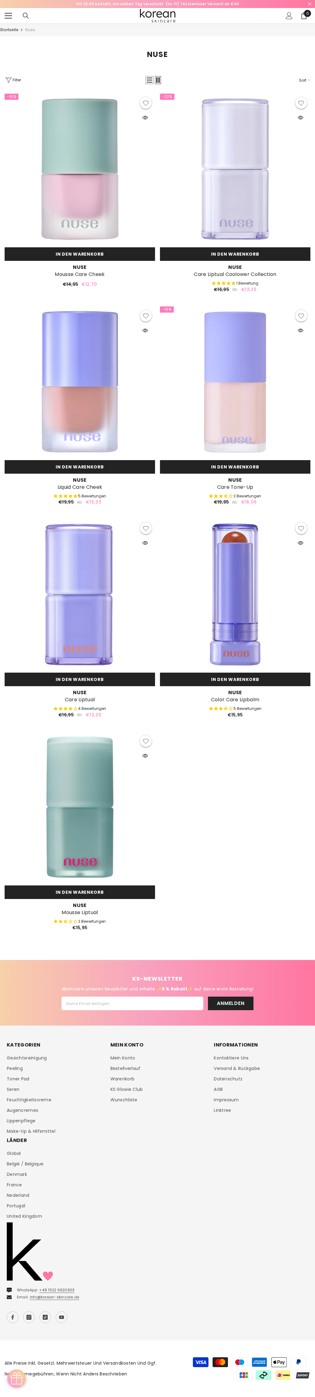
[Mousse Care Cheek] (80, 169)
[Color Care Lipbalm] (235, 594)
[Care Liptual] (80, 594)
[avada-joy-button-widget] (16, 1378)
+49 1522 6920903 (56, 1290)
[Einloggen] (289, 15)
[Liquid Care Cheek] (80, 381)
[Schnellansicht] (145, 117)
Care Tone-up (235, 487)
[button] (150, 80)
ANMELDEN (230, 1003)
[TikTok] (45, 1317)
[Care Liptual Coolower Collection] (235, 169)
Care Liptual (80, 699)
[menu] (8, 15)
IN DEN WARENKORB (80, 254)
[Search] (26, 15)
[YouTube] (61, 1317)
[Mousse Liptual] (80, 807)
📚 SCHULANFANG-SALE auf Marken (157, 3)
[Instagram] (29, 1317)
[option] (157, 4)
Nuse (30, 29)
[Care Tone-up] (235, 381)
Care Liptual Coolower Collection (235, 274)
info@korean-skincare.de (54, 1297)
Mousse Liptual (80, 912)
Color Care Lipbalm (235, 699)
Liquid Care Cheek (80, 487)
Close (309, 4)
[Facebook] (12, 1317)
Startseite (9, 29)
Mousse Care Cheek (80, 274)
